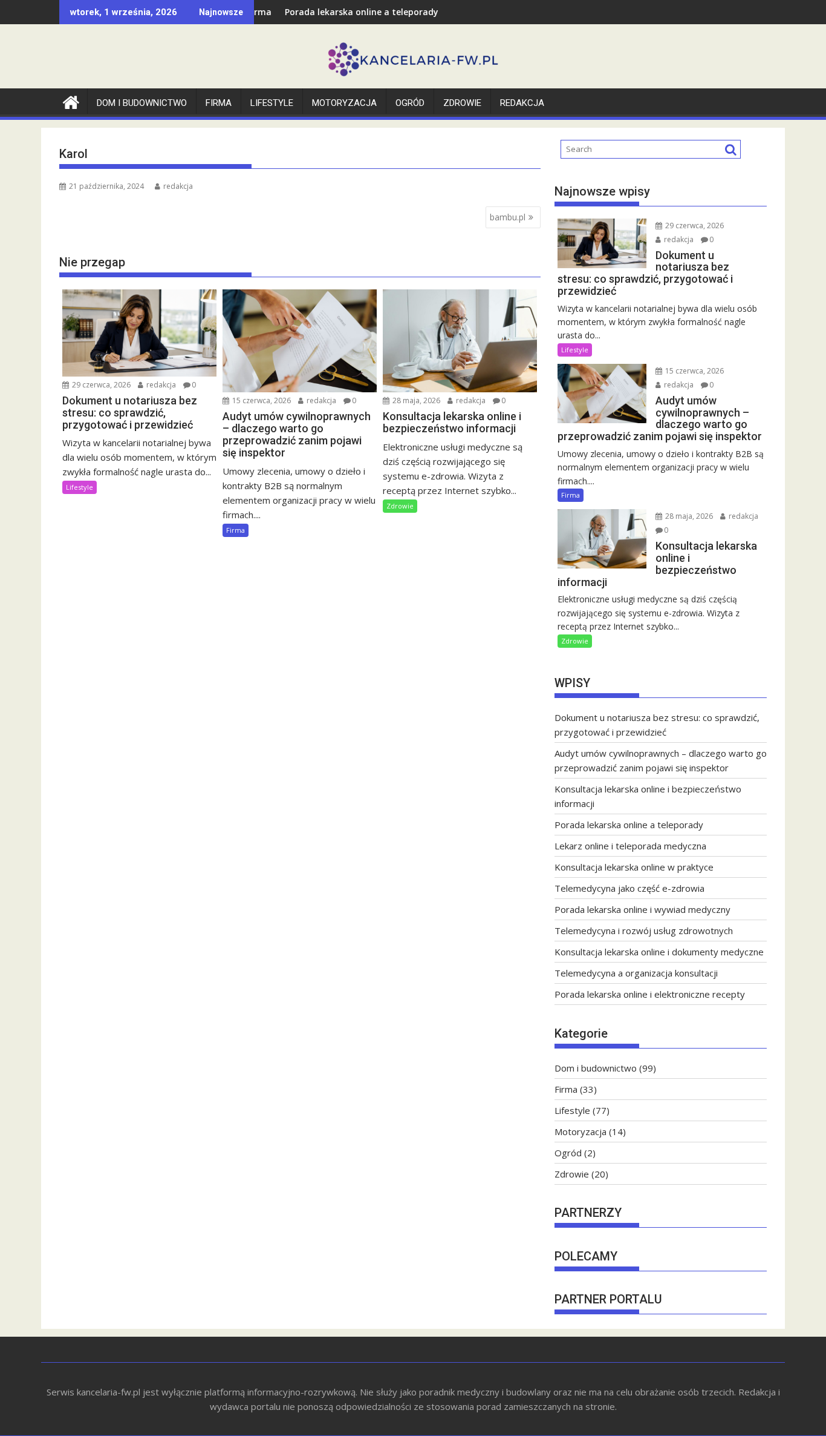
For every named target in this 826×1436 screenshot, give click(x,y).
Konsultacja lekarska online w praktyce (634, 867)
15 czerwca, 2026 (260, 400)
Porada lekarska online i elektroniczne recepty (649, 994)
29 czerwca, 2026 (100, 385)
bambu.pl (507, 217)
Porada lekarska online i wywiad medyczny (642, 909)
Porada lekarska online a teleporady (321, 12)
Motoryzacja (344, 102)
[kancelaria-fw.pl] (71, 100)
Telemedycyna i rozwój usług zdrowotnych (643, 930)
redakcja (178, 186)
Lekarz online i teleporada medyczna (630, 846)
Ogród (409, 102)
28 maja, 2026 (415, 400)
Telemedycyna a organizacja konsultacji (636, 973)
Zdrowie (462, 102)
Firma (219, 102)
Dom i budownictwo (142, 102)
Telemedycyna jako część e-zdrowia (629, 888)
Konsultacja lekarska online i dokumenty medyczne (659, 952)
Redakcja (522, 102)
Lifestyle (271, 102)
